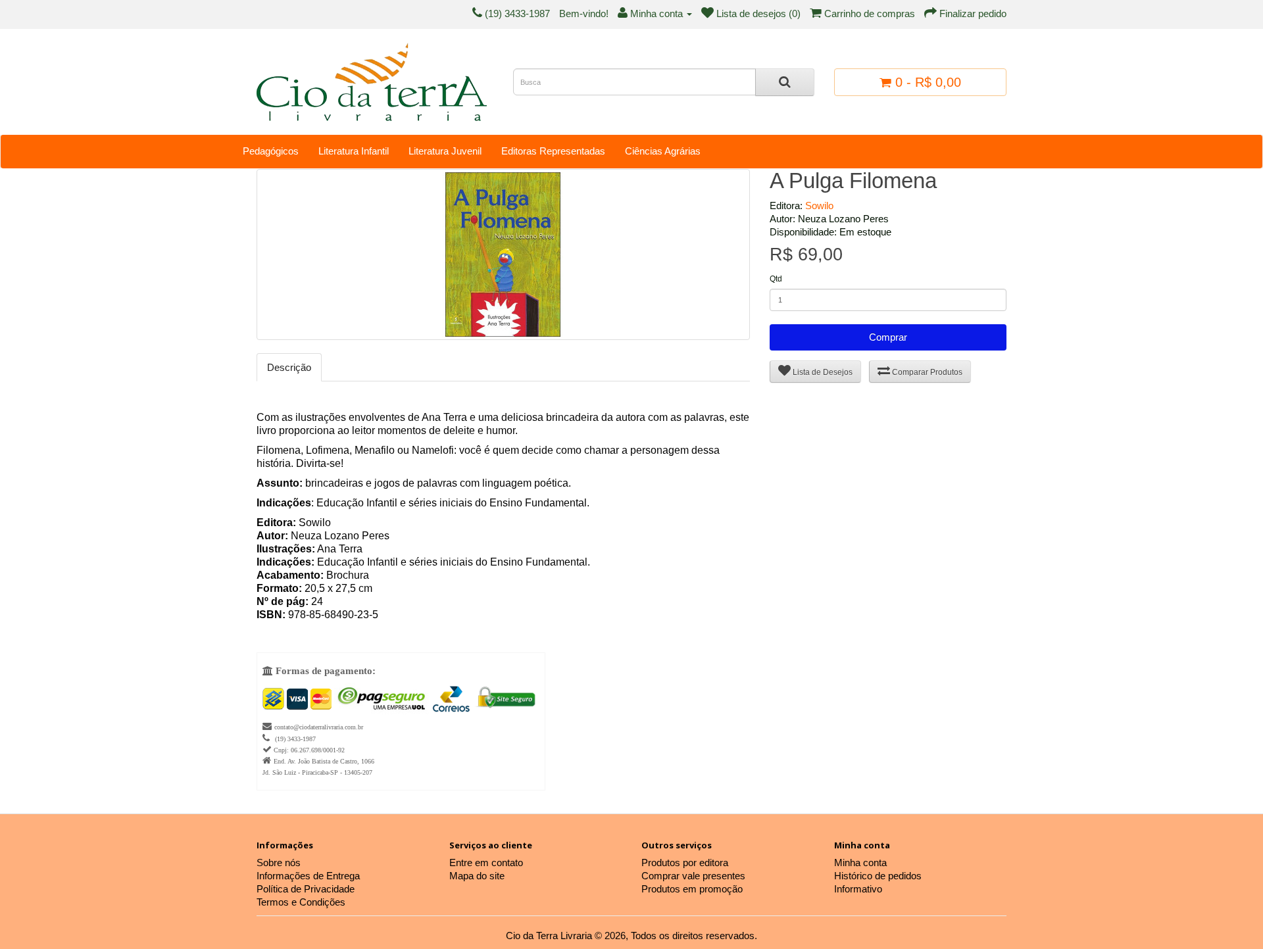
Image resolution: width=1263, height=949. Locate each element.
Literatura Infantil (353, 151)
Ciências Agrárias (663, 151)
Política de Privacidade (306, 888)
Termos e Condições (301, 902)
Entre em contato (486, 862)
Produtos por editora (684, 862)
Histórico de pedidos (878, 875)
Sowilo (819, 205)
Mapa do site (477, 875)
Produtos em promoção (692, 888)
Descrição (289, 367)
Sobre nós (279, 862)
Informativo (858, 888)
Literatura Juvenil (445, 151)
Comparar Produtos (926, 372)
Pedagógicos (271, 151)
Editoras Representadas (553, 151)
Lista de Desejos (822, 372)
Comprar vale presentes (693, 875)
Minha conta (860, 862)
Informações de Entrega (308, 875)
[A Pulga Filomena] (503, 254)
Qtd (776, 278)
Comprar (888, 337)
